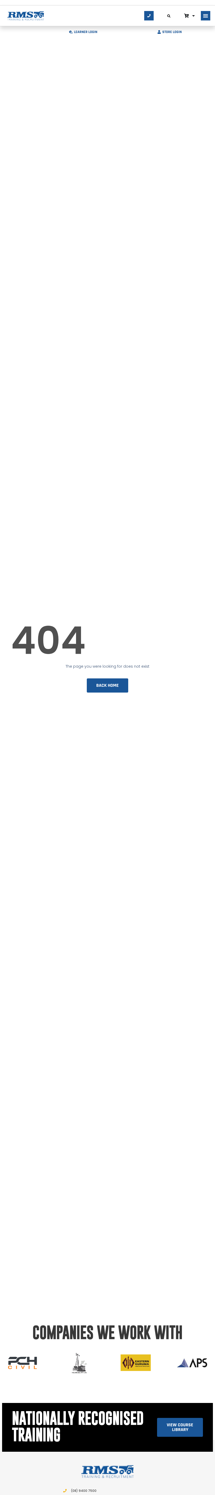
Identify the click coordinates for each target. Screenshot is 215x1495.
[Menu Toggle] (205, 15)
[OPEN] (193, 16)
